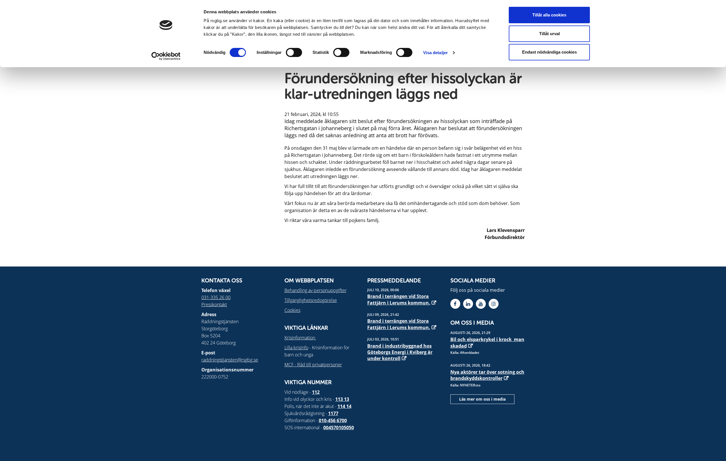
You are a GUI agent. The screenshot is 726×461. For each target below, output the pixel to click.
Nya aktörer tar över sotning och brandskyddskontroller (487, 375)
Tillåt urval (549, 33)
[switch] (294, 52)
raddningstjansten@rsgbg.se (229, 360)
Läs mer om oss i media (482, 399)
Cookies (292, 310)
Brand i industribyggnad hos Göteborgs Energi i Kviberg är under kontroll (399, 352)
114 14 (344, 406)
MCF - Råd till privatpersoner (313, 364)
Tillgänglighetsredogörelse (310, 300)
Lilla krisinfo (296, 347)
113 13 (342, 399)
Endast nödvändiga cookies (549, 52)
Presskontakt (214, 304)
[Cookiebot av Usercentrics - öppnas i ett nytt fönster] (166, 56)
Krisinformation (300, 338)
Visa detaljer (435, 52)
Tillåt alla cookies (549, 14)
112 (316, 392)
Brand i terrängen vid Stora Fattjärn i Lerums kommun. (398, 299)
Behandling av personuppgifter (315, 290)
